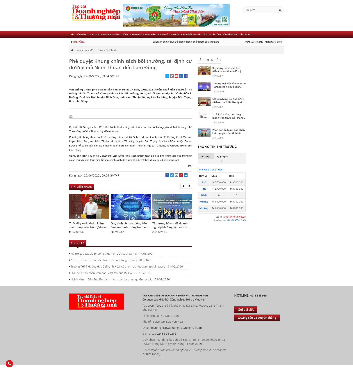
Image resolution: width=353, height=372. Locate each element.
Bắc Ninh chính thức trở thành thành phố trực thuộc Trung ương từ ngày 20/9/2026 (193, 41)
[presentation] (183, 186)
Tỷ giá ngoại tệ (222, 158)
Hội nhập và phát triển (233, 34)
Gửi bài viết (246, 310)
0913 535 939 (258, 295)
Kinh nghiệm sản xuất (191, 34)
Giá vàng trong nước (210, 169)
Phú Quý (203, 201)
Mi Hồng (203, 208)
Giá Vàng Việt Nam (236, 220)
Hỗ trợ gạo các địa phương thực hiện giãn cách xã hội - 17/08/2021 (112, 253)
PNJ (204, 188)
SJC (204, 182)
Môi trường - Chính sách (87, 34)
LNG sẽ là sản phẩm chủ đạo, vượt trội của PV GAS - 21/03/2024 (110, 273)
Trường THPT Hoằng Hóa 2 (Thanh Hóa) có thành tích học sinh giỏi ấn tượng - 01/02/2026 (126, 266)
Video (247, 34)
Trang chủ (80, 50)
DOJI (203, 195)
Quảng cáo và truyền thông (257, 318)
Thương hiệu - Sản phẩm (168, 34)
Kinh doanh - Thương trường (114, 34)
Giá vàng (206, 156)
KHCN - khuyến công (212, 34)
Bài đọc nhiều (209, 60)
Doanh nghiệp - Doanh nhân (143, 34)
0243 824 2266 (166, 333)
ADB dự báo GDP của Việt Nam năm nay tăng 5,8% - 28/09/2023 (110, 260)
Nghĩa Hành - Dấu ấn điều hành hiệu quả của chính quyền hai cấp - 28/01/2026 (120, 279)
